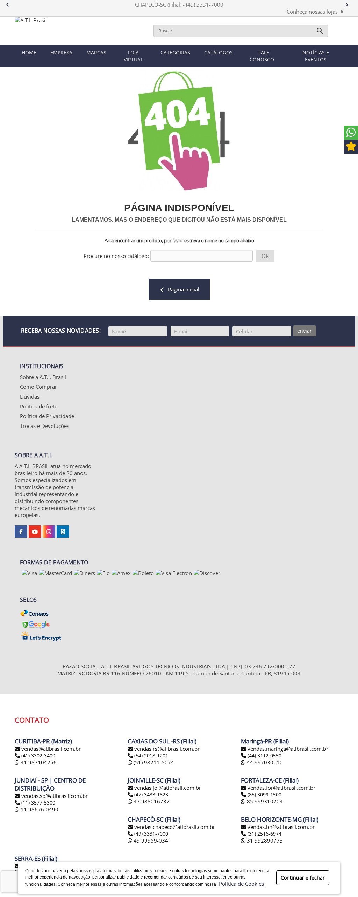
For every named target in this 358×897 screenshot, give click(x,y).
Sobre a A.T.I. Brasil (43, 376)
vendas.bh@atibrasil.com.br (281, 826)
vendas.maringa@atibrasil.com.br (288, 748)
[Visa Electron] (174, 573)
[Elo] (103, 573)
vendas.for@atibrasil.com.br (281, 787)
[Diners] (84, 573)
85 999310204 (264, 801)
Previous (11, 4)
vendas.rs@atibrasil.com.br (167, 748)
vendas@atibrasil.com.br (51, 748)
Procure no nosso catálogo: (116, 255)
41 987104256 (38, 762)
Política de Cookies (240, 883)
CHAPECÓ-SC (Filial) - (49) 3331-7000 (179, 4)
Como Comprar (38, 386)
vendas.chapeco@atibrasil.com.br (174, 826)
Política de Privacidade (47, 416)
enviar (304, 330)
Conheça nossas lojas (314, 11)
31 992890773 (264, 840)
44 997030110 (264, 762)
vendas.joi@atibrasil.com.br (167, 787)
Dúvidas (30, 396)
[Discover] (207, 573)
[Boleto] (143, 573)
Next (350, 4)
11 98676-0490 (38, 809)
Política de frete (38, 406)
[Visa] (29, 573)
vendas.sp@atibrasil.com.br (54, 795)
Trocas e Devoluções (44, 425)
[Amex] (121, 573)
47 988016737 (151, 801)
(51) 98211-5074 (153, 762)
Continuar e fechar (303, 877)
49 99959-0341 (151, 840)
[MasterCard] (55, 573)
